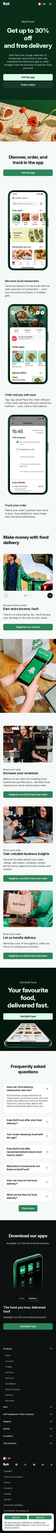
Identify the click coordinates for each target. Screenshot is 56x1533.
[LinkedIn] (43, 1464)
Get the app (28, 77)
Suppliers (8, 1471)
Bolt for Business (12, 1389)
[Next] (50, 595)
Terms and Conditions (13, 1477)
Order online (28, 84)
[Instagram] (34, 1464)
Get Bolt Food (28, 1016)
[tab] (22, 1298)
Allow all (16, 1517)
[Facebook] (16, 1464)
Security (7, 1499)
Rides (7, 1355)
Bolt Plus (9, 1395)
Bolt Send (9, 1401)
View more (28, 1208)
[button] (47, 1088)
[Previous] (6, 595)
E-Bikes (8, 1367)
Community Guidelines (13, 1505)
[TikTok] (51, 1464)
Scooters (9, 1361)
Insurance (8, 1488)
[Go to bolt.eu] (6, 4)
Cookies (7, 1494)
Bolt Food (9, 1378)
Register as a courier (28, 627)
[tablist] (28, 1298)
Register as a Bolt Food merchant (28, 794)
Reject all (40, 1517)
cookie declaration (38, 1525)
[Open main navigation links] (50, 4)
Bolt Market (10, 1384)
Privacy (7, 1482)
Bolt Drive (9, 1372)
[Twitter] (25, 1464)
